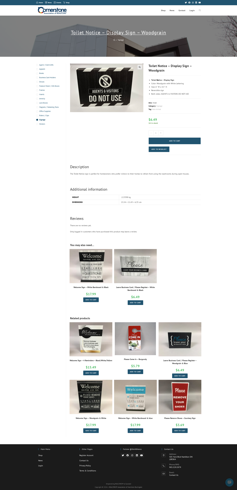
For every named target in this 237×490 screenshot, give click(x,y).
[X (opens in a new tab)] (186, 2)
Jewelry (42, 98)
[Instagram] (132, 455)
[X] (123, 455)
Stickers (42, 124)
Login (40, 465)
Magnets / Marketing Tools (49, 107)
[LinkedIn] (137, 455)
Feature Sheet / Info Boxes (49, 86)
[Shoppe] (114, 40)
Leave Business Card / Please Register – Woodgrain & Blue (180, 362)
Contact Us (83, 460)
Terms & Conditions (87, 470)
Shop (40, 455)
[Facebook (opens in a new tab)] (189, 2)
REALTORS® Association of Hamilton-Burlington (125, 487)
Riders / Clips (44, 115)
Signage (121, 40)
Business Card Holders (47, 77)
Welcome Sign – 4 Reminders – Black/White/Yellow (91, 360)
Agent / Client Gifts (46, 65)
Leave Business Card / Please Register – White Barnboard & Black (135, 288)
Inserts (41, 94)
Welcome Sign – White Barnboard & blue (135, 418)
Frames (42, 90)
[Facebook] (127, 455)
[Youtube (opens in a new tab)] (199, 2)
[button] (159, 149)
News (40, 460)
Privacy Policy (85, 465)
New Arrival (156, 109)
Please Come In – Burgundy (135, 359)
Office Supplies (45, 111)
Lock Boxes (43, 103)
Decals (41, 82)
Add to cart (174, 141)
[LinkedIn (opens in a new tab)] (196, 2)
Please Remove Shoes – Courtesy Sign (180, 418)
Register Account (86, 455)
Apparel (42, 69)
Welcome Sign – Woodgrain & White (91, 418)
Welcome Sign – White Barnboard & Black (91, 287)
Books (41, 73)
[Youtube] (141, 455)
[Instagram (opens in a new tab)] (192, 2)
